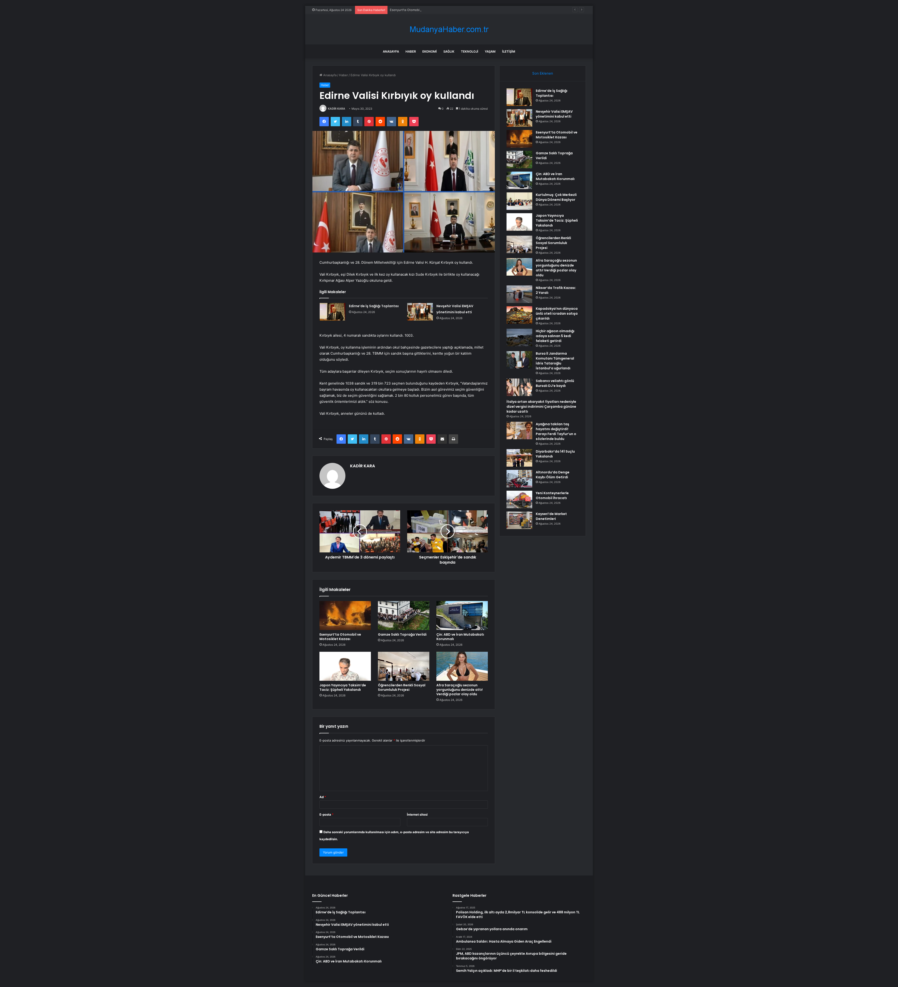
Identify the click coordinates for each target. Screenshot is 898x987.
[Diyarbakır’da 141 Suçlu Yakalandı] (519, 458)
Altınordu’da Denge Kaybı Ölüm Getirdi (552, 474)
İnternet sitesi (417, 814)
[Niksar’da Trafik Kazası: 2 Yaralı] (519, 294)
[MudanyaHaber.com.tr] (449, 29)
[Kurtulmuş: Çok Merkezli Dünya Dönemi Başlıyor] (519, 201)
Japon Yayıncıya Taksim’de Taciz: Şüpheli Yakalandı (342, 687)
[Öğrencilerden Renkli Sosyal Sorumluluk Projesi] (403, 666)
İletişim (508, 51)
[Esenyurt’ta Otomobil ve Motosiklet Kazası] (345, 615)
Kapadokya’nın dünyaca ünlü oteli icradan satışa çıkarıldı (557, 313)
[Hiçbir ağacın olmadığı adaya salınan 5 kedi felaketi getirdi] (519, 337)
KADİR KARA (336, 108)
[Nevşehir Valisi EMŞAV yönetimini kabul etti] (420, 312)
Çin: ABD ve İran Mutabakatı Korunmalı (460, 636)
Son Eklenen (542, 73)
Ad (322, 797)
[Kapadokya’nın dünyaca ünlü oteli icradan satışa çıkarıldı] (519, 315)
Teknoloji (469, 51)
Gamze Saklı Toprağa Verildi (402, 634)
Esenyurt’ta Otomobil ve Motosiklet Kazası (420, 10)
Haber (411, 51)
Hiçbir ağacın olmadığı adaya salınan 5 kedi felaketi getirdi (555, 336)
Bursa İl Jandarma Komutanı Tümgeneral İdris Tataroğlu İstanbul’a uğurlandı (555, 361)
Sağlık (448, 51)
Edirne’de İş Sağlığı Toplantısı (374, 306)
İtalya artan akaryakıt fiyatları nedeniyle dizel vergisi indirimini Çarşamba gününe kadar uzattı (541, 406)
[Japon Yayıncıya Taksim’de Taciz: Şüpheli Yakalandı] (345, 666)
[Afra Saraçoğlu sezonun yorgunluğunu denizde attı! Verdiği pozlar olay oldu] (462, 666)
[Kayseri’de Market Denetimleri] (519, 520)
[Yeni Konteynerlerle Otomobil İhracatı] (519, 499)
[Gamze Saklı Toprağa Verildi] (403, 615)
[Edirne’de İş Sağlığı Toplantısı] (332, 312)
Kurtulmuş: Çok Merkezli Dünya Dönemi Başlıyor (556, 197)
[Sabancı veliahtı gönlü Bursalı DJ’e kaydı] (519, 387)
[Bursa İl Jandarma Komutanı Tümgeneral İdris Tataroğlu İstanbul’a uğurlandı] (519, 360)
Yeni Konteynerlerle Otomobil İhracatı (552, 495)
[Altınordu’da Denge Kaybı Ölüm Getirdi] (519, 478)
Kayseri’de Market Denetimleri (551, 516)
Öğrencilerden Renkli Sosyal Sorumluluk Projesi (401, 687)
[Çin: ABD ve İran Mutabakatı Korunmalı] (462, 615)
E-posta (326, 814)
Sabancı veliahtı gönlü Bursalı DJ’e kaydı (555, 383)
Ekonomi (429, 51)
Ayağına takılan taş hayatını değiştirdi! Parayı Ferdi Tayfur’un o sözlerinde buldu (556, 431)
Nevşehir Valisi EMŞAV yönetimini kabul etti (554, 114)
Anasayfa (391, 51)
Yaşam (490, 51)
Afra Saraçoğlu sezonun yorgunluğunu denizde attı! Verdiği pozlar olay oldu (459, 689)
